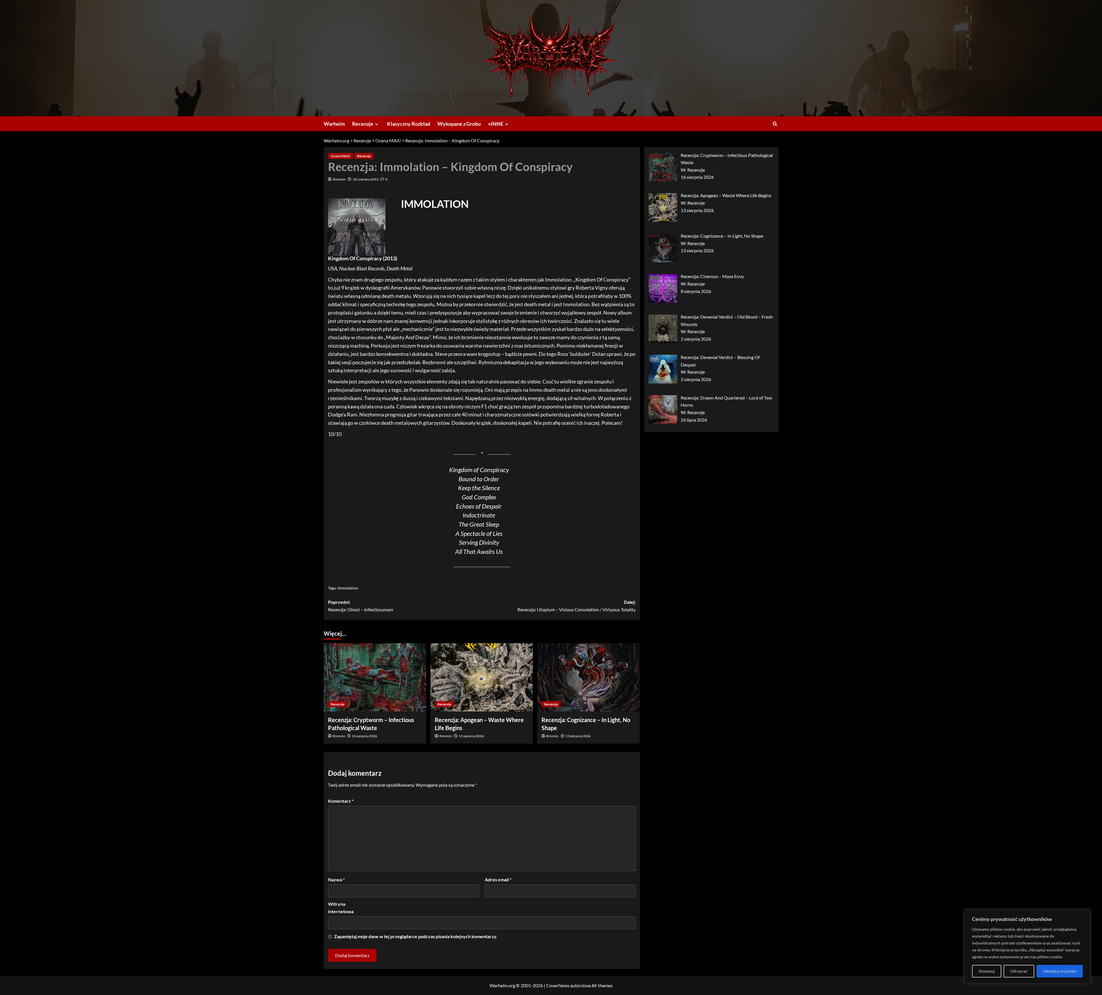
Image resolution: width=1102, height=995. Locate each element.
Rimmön (339, 179)
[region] (1027, 946)
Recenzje (362, 124)
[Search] (775, 124)
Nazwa (336, 879)
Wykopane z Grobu (459, 124)
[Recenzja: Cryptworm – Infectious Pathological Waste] (375, 677)
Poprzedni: (360, 605)
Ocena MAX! (340, 156)
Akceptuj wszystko (1059, 971)
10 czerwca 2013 (366, 179)
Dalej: (576, 605)
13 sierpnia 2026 (471, 736)
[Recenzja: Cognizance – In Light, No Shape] (588, 677)
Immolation (347, 587)
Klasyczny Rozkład (408, 124)
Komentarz (341, 801)
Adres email (498, 879)
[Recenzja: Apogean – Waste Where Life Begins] (481, 677)
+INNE (495, 124)
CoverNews (557, 985)
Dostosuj (987, 971)
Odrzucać (1019, 971)
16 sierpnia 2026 (364, 736)
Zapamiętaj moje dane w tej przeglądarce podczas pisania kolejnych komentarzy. (415, 936)
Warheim (334, 124)
